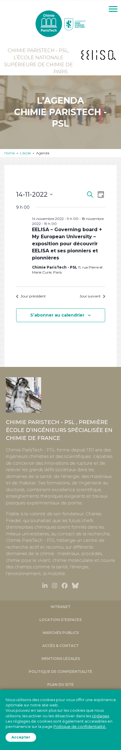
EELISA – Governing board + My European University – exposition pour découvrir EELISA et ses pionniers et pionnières (67, 244)
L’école (25, 153)
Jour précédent (33, 296)
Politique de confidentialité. (79, 726)
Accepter (20, 737)
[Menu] (113, 9)
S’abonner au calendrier (57, 315)
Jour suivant (90, 296)
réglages (100, 715)
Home (9, 153)
